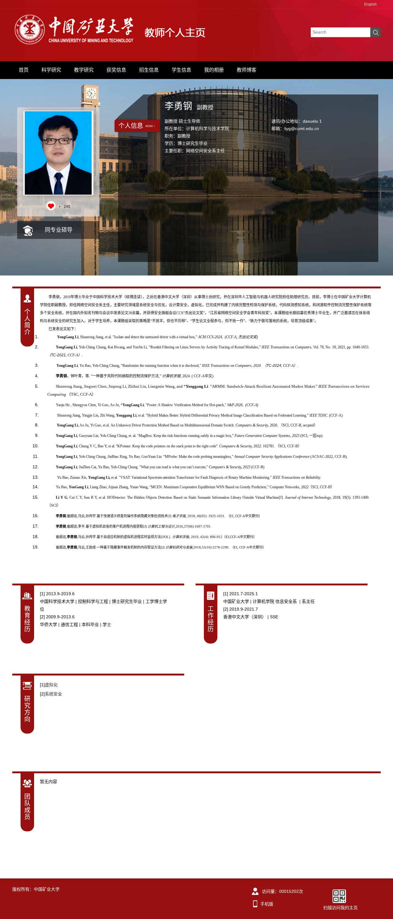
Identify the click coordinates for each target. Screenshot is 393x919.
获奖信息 (116, 70)
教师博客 (246, 70)
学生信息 (181, 70)
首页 (24, 70)
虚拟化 (51, 684)
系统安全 (53, 693)
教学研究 (84, 70)
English (370, 4)
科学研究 (51, 70)
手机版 (266, 903)
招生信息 (149, 70)
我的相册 (214, 70)
